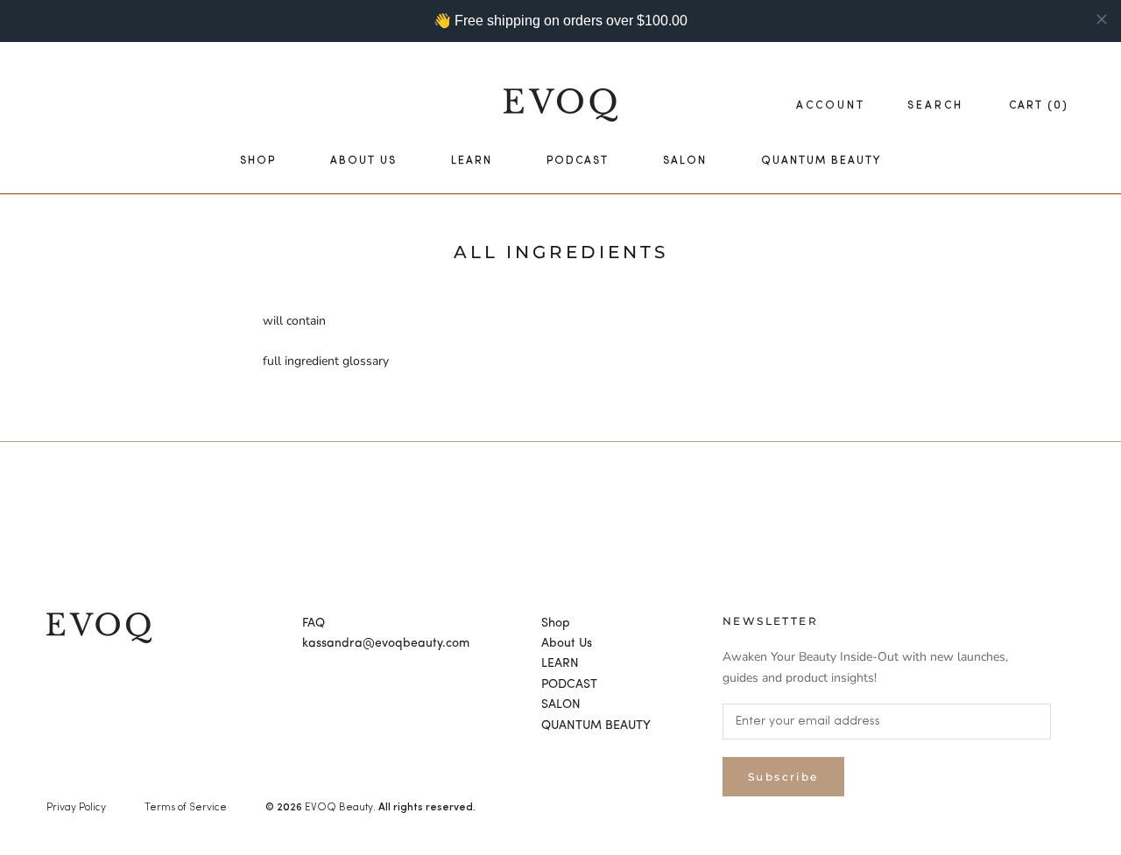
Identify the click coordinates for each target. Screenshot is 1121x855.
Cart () (1038, 106)
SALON (685, 161)
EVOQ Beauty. (340, 807)
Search (935, 106)
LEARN (471, 161)
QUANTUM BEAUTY (821, 161)
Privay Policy (76, 807)
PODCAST (577, 161)
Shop (258, 161)
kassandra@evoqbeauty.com (385, 643)
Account (830, 106)
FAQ (313, 623)
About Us (363, 161)
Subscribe (783, 776)
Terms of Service (186, 807)
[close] (1101, 19)
